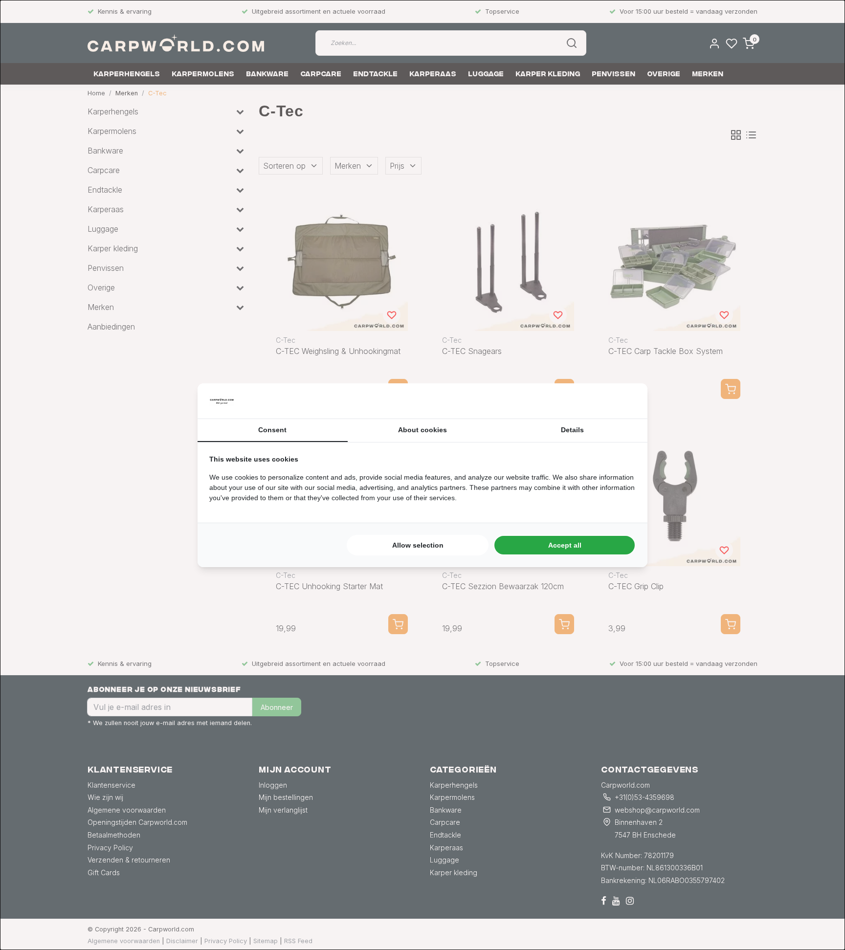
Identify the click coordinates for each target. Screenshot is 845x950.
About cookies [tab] (422, 430)
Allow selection (418, 545)
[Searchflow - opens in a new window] (623, 401)
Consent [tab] (272, 430)
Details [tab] (572, 430)
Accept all (564, 545)
